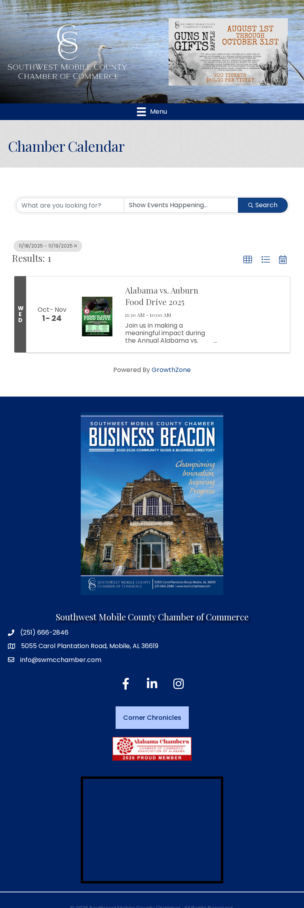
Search (266, 205)
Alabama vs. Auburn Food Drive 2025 (161, 295)
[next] (268, 52)
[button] (248, 260)
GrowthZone (171, 369)
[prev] (188, 52)
